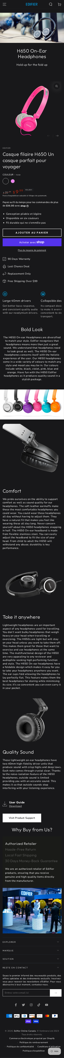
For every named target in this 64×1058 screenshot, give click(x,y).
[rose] (6, 181)
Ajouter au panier (32, 232)
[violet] (13, 181)
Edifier (7, 148)
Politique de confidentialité (20, 1046)
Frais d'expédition (11, 196)
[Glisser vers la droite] (57, 136)
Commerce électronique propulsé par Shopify (32, 1038)
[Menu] (4, 4)
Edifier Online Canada (25, 1031)
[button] (50, 4)
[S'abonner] (55, 993)
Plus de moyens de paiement (32, 250)
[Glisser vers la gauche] (48, 136)
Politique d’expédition (34, 1050)
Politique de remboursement (34, 1042)
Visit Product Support (22, 818)
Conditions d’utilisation (49, 1046)
